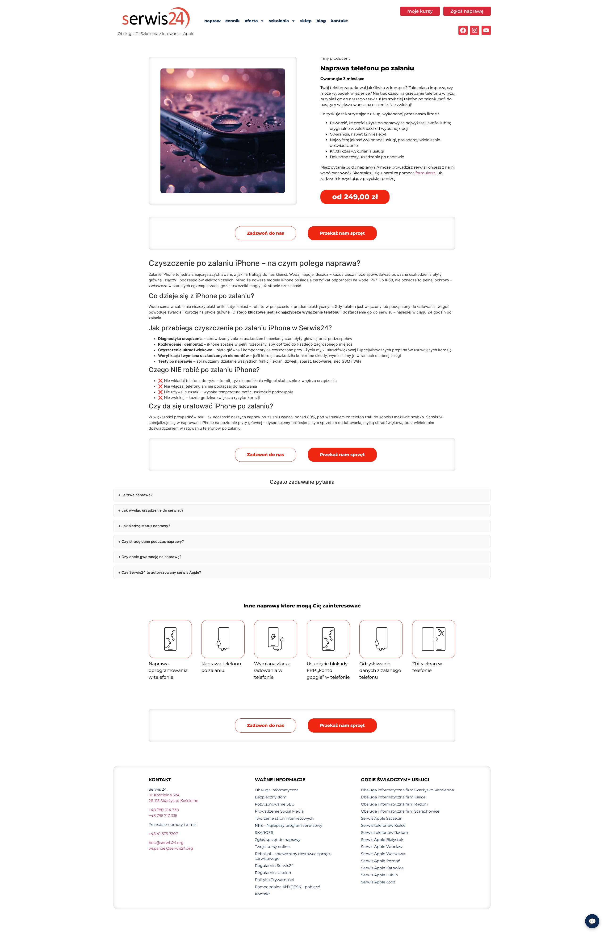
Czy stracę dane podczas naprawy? (153, 541)
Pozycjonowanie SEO (274, 804)
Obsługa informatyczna (276, 790)
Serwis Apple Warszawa (383, 854)
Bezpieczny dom (270, 797)
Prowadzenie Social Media (279, 811)
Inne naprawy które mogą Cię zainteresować (302, 606)
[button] (342, 233)
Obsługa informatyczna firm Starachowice (400, 811)
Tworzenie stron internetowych (284, 818)
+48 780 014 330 (164, 810)
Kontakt (262, 894)
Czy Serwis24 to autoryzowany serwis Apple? (161, 572)
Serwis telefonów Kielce (383, 825)
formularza (425, 173)
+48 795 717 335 (163, 815)
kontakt (339, 20)
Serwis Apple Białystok (382, 839)
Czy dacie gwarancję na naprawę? (151, 557)
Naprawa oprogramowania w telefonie (168, 670)
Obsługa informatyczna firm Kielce (393, 797)
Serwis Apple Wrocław (382, 846)
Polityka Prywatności (274, 880)
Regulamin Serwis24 (274, 865)
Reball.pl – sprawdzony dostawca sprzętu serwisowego (293, 856)
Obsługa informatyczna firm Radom (394, 804)
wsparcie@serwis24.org (171, 848)
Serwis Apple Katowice (382, 868)
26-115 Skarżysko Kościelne (173, 800)
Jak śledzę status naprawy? (146, 526)
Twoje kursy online (272, 846)
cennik (232, 20)
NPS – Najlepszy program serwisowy (288, 825)
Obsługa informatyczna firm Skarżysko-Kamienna (407, 790)
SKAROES (264, 832)
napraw (212, 20)
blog (321, 20)
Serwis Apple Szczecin (382, 818)
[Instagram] (474, 30)
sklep (306, 20)
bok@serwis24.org (166, 842)
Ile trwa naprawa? (137, 495)
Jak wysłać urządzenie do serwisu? (152, 510)
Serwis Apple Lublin (379, 875)
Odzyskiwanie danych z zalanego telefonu (380, 670)
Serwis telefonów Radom (384, 832)
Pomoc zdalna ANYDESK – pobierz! (287, 887)
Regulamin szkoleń (273, 872)
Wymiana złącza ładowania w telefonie (272, 670)
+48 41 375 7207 (163, 833)
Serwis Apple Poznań (380, 861)
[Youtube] (486, 30)
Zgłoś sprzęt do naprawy (278, 839)
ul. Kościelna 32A (164, 795)
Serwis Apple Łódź (378, 882)
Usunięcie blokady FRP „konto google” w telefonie (328, 670)
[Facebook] (463, 30)
